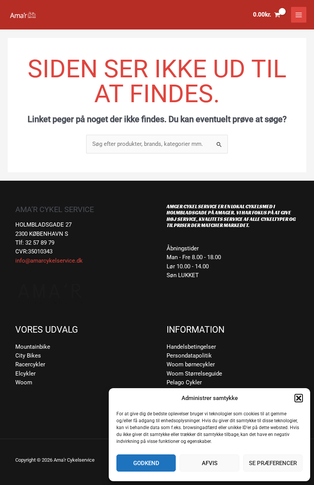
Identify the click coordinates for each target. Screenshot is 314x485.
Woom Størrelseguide (194, 373)
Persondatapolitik (189, 355)
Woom (23, 382)
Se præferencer (273, 463)
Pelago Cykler (184, 382)
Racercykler (30, 364)
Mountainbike (32, 346)
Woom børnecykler (191, 364)
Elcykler (25, 373)
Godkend (146, 463)
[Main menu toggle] (298, 14)
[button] (299, 398)
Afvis (210, 463)
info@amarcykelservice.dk (49, 260)
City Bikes (28, 355)
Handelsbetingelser (191, 346)
